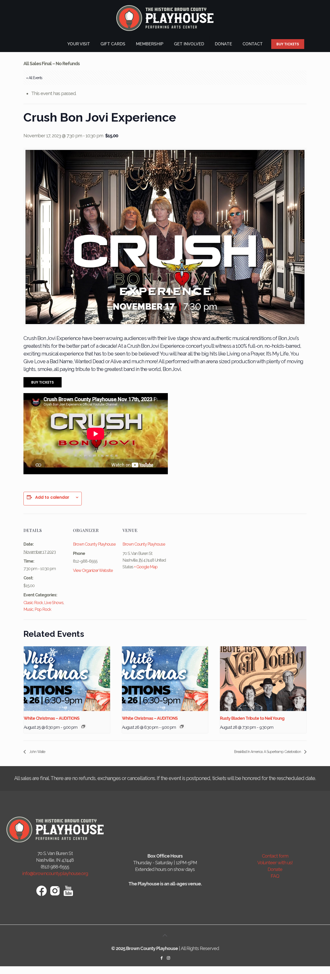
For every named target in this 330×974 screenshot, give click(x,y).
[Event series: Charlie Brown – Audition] (83, 726)
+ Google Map (146, 566)
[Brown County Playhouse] (164, 18)
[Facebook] (161, 958)
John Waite (36, 752)
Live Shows (53, 602)
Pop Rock (43, 609)
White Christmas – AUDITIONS (51, 718)
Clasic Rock (33, 602)
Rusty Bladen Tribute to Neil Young (252, 718)
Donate (275, 869)
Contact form (275, 856)
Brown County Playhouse (94, 544)
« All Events (34, 78)
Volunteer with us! (275, 862)
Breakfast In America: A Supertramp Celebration (268, 752)
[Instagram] (168, 958)
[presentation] (67, 678)
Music (28, 609)
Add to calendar (52, 497)
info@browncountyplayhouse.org (55, 873)
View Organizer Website (93, 570)
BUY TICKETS (287, 44)
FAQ (275, 876)
